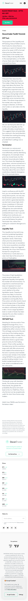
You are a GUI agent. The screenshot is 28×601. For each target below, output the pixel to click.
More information (11, 589)
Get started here (12, 454)
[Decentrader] (7, 3)
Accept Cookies (11, 594)
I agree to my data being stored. (14, 523)
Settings (21, 594)
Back (4, 30)
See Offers (7, 22)
